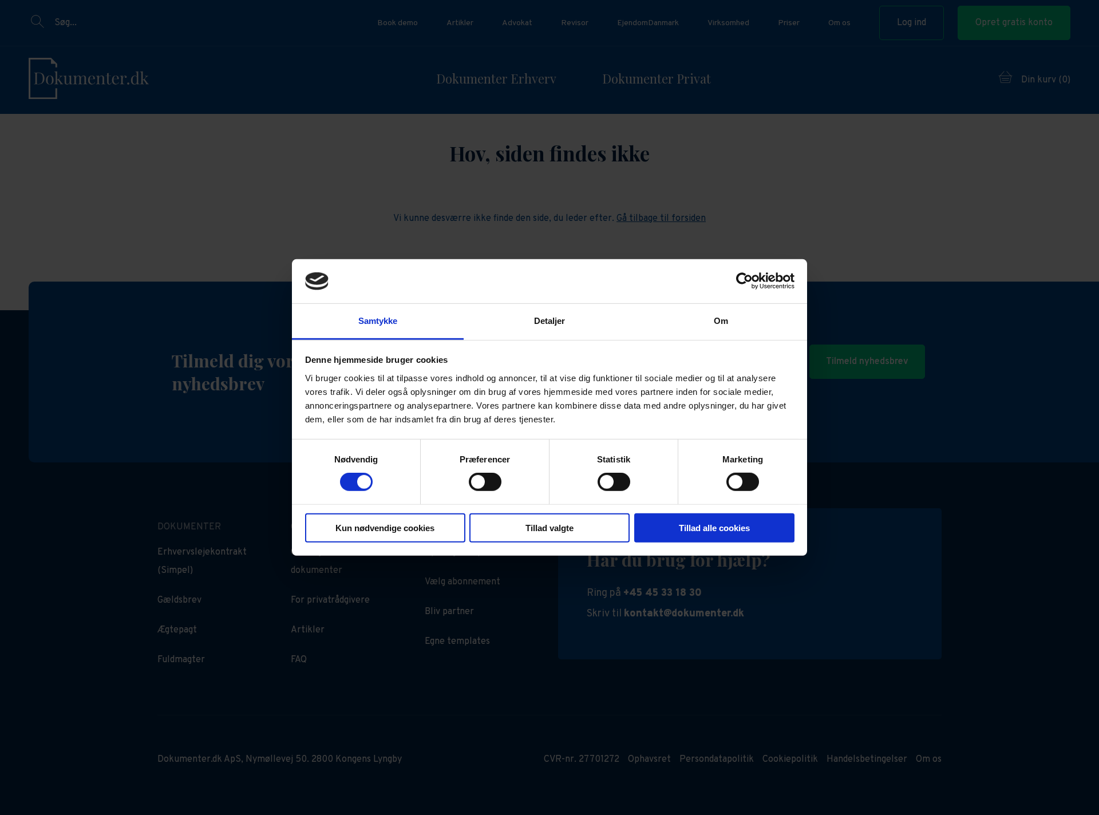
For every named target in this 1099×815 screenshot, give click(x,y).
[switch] (485, 482)
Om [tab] (721, 321)
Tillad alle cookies (714, 527)
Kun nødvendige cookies (384, 527)
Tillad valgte (549, 527)
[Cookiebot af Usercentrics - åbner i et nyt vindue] (744, 281)
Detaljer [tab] (550, 321)
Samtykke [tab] (378, 321)
